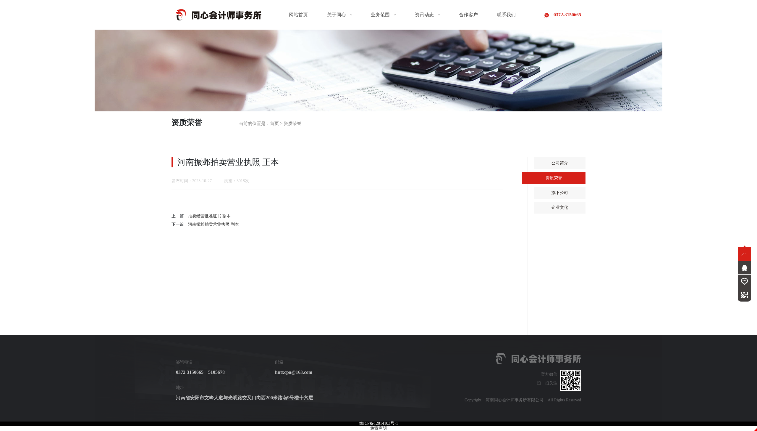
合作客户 (468, 14)
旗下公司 (559, 192)
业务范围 (380, 14)
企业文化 (559, 207)
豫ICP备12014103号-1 (378, 423)
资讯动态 (424, 14)
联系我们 (506, 14)
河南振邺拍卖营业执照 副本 (213, 224)
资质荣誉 (292, 123)
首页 (274, 123)
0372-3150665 (565, 14)
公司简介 (559, 163)
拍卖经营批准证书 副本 (209, 216)
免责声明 (378, 428)
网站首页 (298, 14)
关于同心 (336, 14)
